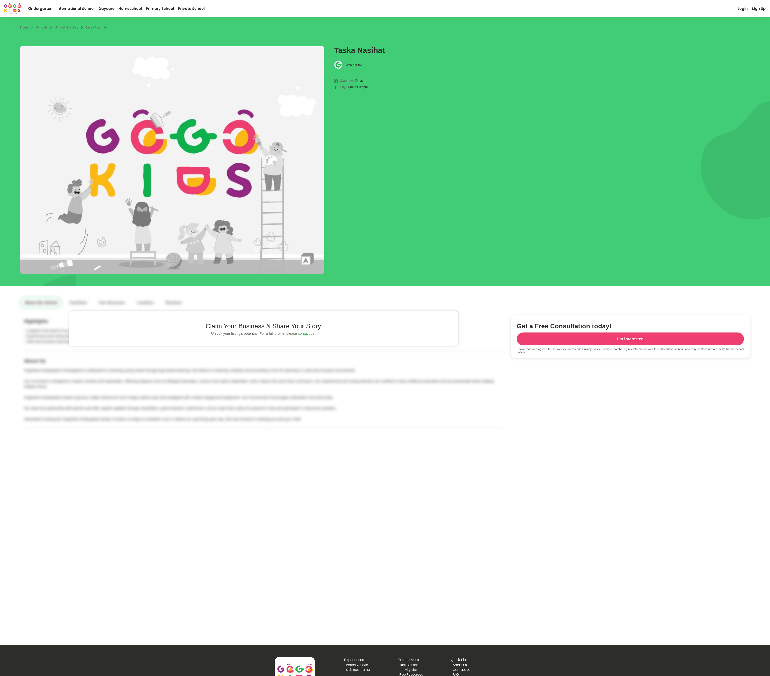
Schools (42, 27)
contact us (306, 333)
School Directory (66, 27)
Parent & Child (357, 665)
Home (24, 27)
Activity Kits (408, 669)
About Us (460, 665)
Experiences (354, 660)
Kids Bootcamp (358, 669)
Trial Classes (408, 665)
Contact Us (461, 669)
